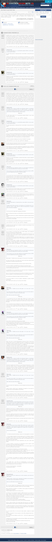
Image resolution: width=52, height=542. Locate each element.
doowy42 (8, 49)
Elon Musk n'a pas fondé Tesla (8, 10)
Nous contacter (43, 540)
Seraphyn (2, 234)
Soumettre (12, 7)
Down (21, 46)
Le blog (17, 540)
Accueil (9, 540)
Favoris (27, 7)
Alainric (3, 187)
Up (20, 46)
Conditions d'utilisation (30, 540)
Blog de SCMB (37, 7)
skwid (3, 123)
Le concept (21, 540)
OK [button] (48, 1)
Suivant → (31, 89)
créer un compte (23, 533)
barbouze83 (3, 203)
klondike (2, 74)
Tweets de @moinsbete (39, 39)
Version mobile (13, 540)
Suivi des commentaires (20, 7)
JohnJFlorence (3, 359)
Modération (31, 7)
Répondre (26, 46)
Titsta (3, 251)
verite (3, 146)
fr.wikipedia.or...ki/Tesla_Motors (8, 23)
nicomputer (3, 314)
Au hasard (8, 7)
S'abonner (32, 85)
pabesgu (2, 38)
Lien (18, 46)
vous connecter (16, 533)
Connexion (49, 3)
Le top (3, 7)
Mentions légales (38, 540)
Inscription (43, 3)
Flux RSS (25, 540)
